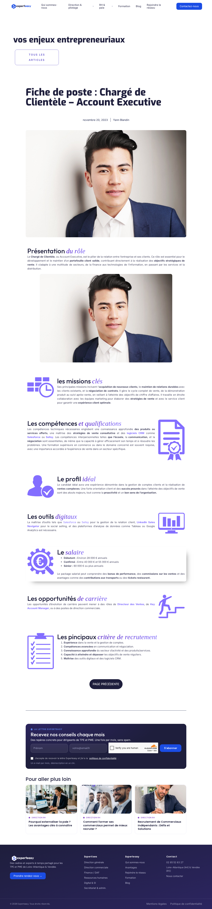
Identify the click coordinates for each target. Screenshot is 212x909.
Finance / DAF (91, 872)
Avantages (131, 867)
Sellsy (85, 522)
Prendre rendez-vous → (28, 875)
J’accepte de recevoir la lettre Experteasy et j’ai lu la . (77, 758)
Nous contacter (174, 876)
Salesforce (69, 522)
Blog (138, 6)
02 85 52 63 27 (174, 862)
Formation (124, 6)
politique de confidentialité (102, 758)
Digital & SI (90, 882)
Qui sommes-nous (135, 862)
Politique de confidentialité (186, 903)
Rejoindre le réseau (135, 872)
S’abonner (170, 748)
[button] (106, 684)
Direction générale (94, 862)
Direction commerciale (96, 867)
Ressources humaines (95, 877)
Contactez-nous (189, 6)
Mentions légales (156, 903)
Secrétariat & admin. (95, 888)
